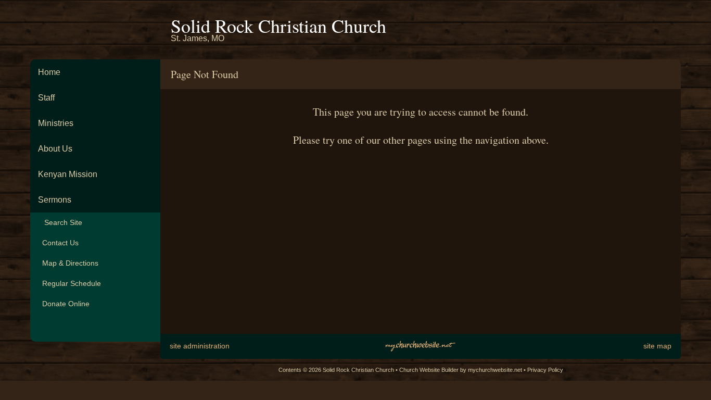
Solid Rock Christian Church (278, 25)
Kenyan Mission (67, 174)
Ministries (55, 123)
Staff (46, 97)
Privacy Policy (545, 370)
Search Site (60, 222)
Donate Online (64, 303)
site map (657, 346)
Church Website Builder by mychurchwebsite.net (460, 370)
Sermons (54, 199)
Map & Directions (68, 263)
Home (49, 72)
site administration (200, 346)
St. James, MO (197, 38)
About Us (55, 148)
